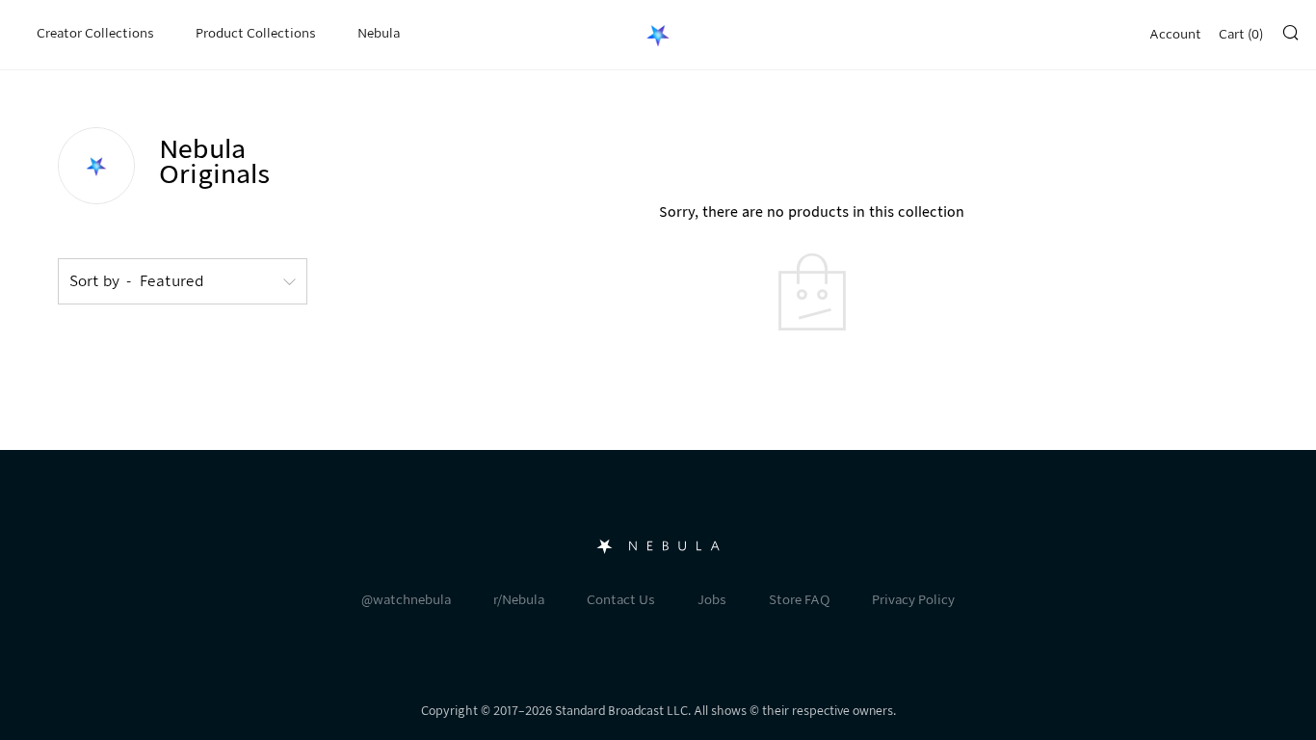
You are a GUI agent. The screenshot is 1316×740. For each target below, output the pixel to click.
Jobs (711, 600)
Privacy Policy (913, 600)
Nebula (378, 33)
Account (1175, 34)
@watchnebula (406, 600)
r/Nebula (518, 600)
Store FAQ (799, 600)
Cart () (1241, 34)
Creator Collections (95, 33)
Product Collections (256, 33)
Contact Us (621, 600)
